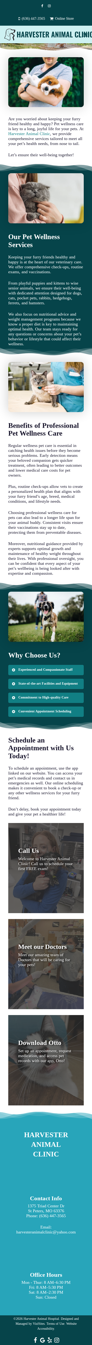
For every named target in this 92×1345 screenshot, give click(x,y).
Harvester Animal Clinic (29, 133)
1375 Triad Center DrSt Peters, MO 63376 (46, 1208)
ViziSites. (39, 1323)
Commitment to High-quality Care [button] (43, 697)
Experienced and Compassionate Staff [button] (45, 669)
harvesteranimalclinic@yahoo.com (46, 1232)
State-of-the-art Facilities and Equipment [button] (48, 683)
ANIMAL (46, 1144)
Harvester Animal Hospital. (42, 1319)
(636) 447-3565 (52, 1215)
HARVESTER (46, 1135)
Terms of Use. (55, 1323)
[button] (85, 34)
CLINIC (46, 1154)
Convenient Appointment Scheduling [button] (44, 711)
